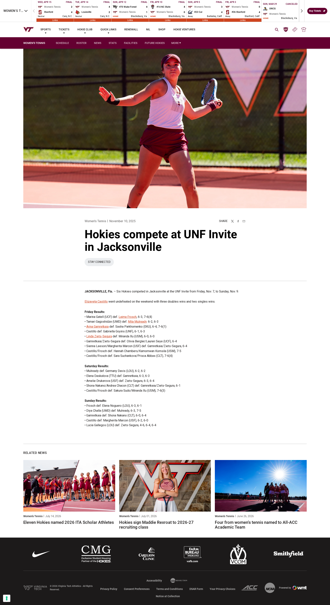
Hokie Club (84, 29)
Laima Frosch (128, 317)
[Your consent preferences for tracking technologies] (6, 598)
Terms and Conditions (169, 588)
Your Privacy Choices (222, 588)
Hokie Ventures (184, 29)
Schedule (62, 43)
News (97, 43)
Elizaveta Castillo (96, 301)
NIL (148, 29)
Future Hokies (155, 43)
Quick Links (108, 29)
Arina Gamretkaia (97, 326)
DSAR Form (196, 588)
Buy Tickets (315, 11)
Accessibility (154, 580)
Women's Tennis (95, 221)
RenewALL (131, 29)
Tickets (64, 29)
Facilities (130, 43)
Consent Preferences (137, 588)
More (175, 43)
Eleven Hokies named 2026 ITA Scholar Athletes (68, 522)
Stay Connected (99, 261)
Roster (81, 43)
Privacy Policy (108, 588)
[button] (301, 11)
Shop (161, 29)
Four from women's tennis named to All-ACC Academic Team (256, 524)
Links (55, 20)
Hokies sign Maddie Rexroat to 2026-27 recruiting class (156, 524)
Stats (112, 43)
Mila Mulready (137, 321)
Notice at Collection (168, 596)
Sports (45, 29)
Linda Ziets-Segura (99, 336)
